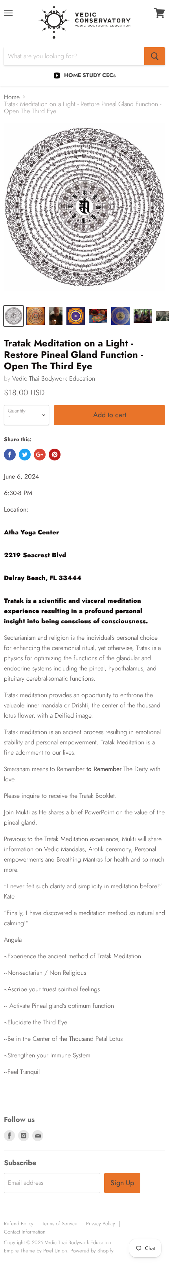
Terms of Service (59, 1223)
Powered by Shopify (92, 1250)
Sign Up (122, 1183)
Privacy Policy (100, 1223)
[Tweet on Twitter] (25, 454)
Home (12, 97)
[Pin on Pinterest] (55, 454)
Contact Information (25, 1232)
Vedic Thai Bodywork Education (53, 378)
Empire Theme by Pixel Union (35, 1250)
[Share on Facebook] (10, 454)
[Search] (154, 56)
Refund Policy (18, 1223)
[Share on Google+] (40, 454)
